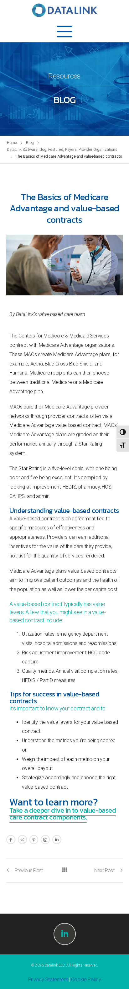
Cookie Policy (86, 979)
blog (43, 149)
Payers (71, 149)
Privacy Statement (48, 979)
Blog (30, 143)
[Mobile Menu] (64, 31)
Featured (55, 149)
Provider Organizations (98, 149)
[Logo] (64, 10)
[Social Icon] (10, 839)
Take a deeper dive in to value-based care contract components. (62, 813)
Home (12, 143)
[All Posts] (64, 870)
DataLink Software (22, 149)
